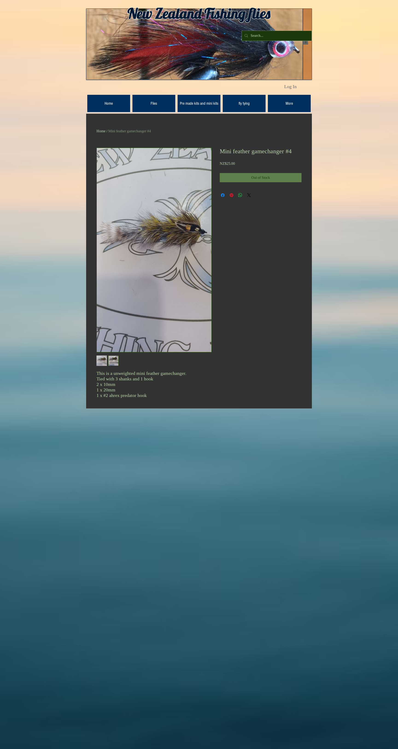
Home (101, 131)
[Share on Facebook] (222, 195)
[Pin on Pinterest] (231, 195)
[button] (305, 41)
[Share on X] (249, 195)
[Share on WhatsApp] (240, 195)
